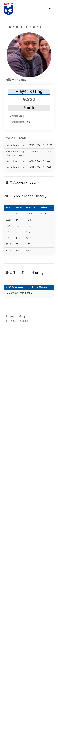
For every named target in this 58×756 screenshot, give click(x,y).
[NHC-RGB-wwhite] (8, 4)
